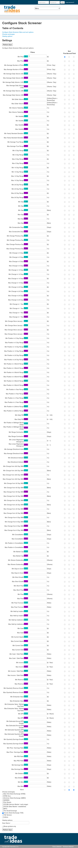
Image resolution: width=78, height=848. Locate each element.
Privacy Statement (56, 846)
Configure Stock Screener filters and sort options (17, 32)
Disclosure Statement (68, 846)
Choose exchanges (8, 34)
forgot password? (70, 2)
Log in (62, 2)
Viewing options (7, 36)
